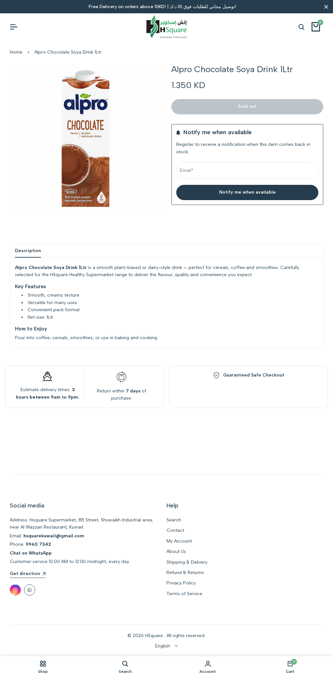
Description (28, 250)
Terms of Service (184, 593)
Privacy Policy (181, 583)
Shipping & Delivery (186, 562)
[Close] (325, 7)
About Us (176, 551)
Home (16, 52)
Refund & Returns (185, 572)
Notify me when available (247, 192)
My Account (179, 541)
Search (173, 520)
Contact (175, 530)
